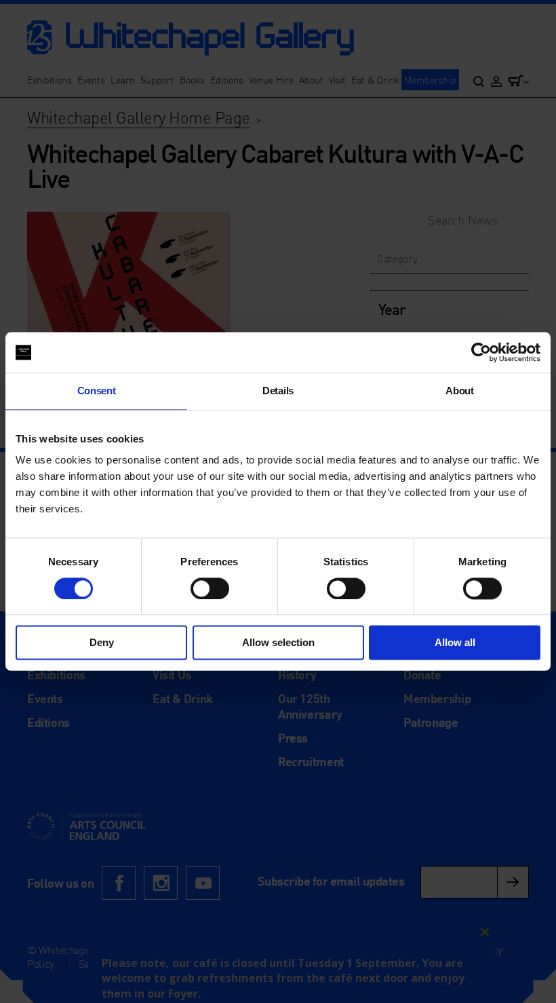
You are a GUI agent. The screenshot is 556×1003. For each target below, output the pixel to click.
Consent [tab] (96, 390)
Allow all (455, 643)
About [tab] (459, 390)
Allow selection (278, 643)
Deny (102, 643)
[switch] (210, 588)
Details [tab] (278, 390)
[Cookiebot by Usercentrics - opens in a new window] (481, 352)
